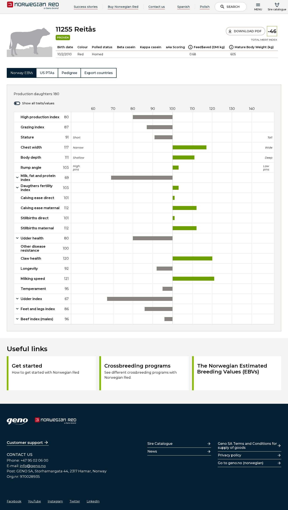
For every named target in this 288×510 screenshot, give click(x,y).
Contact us (156, 7)
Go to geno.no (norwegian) (240, 463)
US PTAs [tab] (47, 73)
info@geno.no (33, 466)
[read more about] (190, 47)
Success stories (86, 7)
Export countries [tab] (98, 73)
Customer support (25, 442)
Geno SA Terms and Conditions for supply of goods (247, 446)
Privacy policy (229, 455)
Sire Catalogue (159, 444)
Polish (205, 7)
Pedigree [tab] (69, 73)
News (152, 451)
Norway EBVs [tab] (22, 73)
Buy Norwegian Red (123, 7)
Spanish (183, 7)
